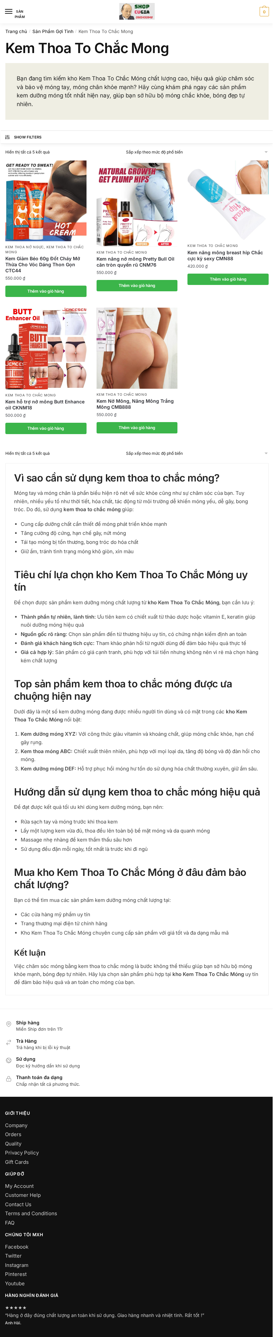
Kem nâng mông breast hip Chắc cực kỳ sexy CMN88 (225, 255)
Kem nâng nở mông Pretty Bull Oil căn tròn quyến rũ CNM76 (135, 262)
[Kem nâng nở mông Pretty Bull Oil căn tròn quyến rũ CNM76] (137, 203)
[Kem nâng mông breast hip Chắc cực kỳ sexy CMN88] (228, 200)
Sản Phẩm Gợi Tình (53, 31)
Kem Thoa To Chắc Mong (122, 252)
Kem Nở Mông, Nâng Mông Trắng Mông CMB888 (135, 404)
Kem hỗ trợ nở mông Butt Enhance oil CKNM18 (45, 404)
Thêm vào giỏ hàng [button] (45, 291)
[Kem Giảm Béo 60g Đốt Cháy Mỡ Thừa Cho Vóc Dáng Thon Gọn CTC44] (46, 201)
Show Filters (28, 137)
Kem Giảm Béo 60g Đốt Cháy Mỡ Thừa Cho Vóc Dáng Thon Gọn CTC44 (42, 264)
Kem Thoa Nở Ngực (24, 247)
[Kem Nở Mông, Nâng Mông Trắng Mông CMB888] (137, 348)
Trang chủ (16, 31)
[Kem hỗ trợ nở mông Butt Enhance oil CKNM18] (46, 348)
